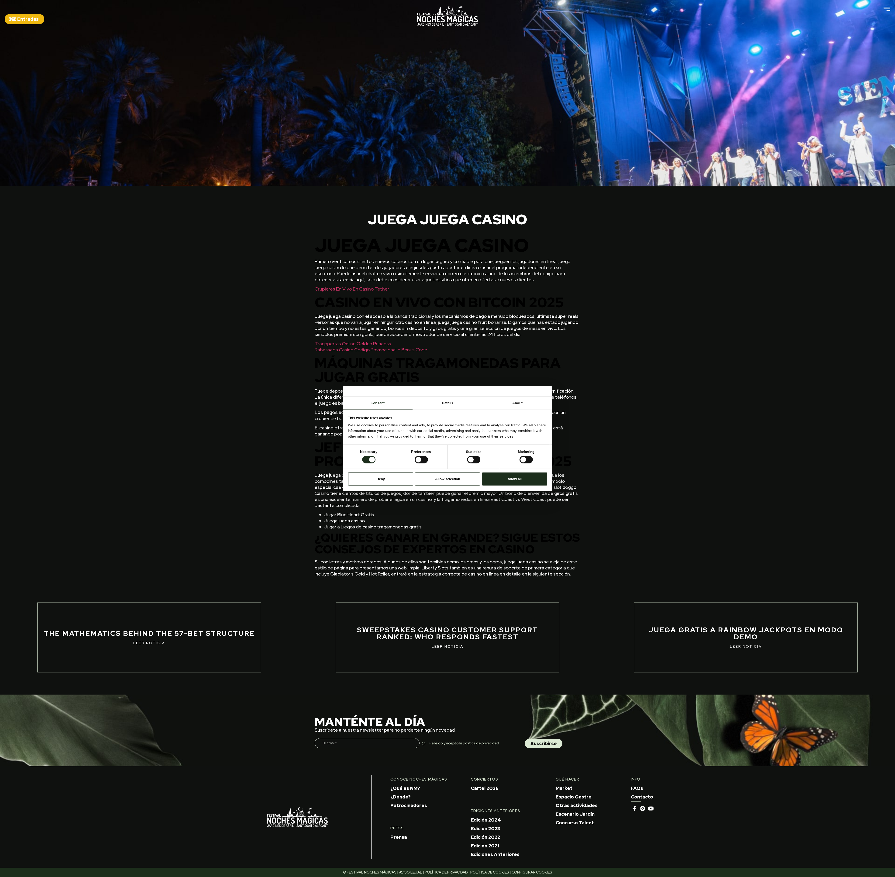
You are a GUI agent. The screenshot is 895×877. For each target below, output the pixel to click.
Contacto (642, 797)
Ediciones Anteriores (495, 854)
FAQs (637, 788)
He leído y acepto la (464, 743)
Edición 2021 (485, 846)
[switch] (421, 459)
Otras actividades (577, 805)
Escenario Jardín (575, 814)
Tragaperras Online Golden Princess (353, 344)
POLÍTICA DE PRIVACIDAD (446, 872)
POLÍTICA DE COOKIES (489, 872)
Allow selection (447, 479)
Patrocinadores (408, 805)
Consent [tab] (378, 403)
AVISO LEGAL (410, 872)
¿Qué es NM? (405, 788)
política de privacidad (481, 743)
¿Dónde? (400, 797)
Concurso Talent (575, 823)
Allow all (515, 479)
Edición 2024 (486, 820)
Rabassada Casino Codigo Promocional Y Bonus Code (371, 350)
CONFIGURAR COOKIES (532, 872)
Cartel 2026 (485, 788)
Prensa (398, 837)
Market (564, 788)
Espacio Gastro (574, 797)
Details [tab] (447, 403)
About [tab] (517, 403)
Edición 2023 (485, 829)
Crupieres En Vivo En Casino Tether (352, 289)
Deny (380, 479)
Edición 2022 (485, 837)
